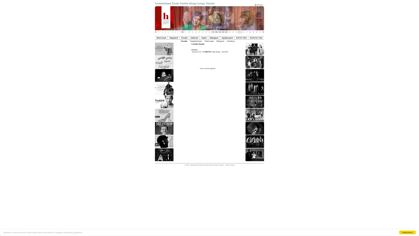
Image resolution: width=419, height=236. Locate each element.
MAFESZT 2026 (256, 38)
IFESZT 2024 (241, 38)
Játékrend (194, 38)
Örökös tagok (209, 41)
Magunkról (173, 38)
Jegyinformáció (227, 38)
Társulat (184, 38)
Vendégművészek (196, 41)
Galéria (204, 38)
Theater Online (229, 165)
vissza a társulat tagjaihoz (207, 68)
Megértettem (407, 232)
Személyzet (231, 41)
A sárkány (207, 52)
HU (256, 5)
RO (259, 5)
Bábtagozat (220, 41)
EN (262, 5)
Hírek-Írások (161, 38)
